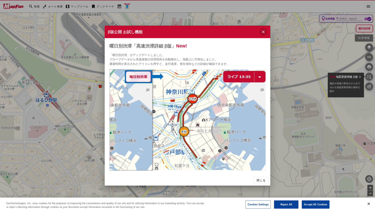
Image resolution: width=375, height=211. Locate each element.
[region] (187, 204)
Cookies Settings (258, 204)
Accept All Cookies (315, 204)
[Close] (368, 203)
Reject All (286, 204)
